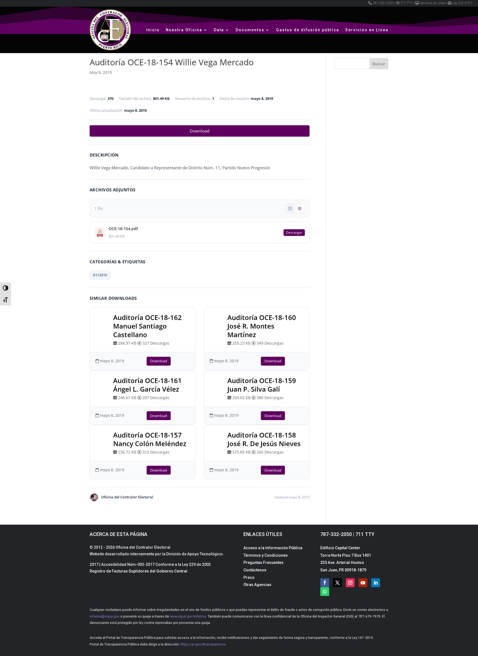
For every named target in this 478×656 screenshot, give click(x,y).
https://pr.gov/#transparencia (203, 644)
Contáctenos (254, 570)
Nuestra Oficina (184, 30)
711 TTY (406, 3)
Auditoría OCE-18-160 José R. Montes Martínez (261, 326)
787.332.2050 (383, 3)
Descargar (294, 232)
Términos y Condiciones (265, 555)
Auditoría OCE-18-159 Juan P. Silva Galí (261, 385)
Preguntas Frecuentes (263, 562)
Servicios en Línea (432, 3)
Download (199, 131)
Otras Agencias (257, 584)
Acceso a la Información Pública (272, 548)
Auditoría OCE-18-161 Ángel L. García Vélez (147, 385)
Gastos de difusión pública (307, 30)
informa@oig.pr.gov (104, 616)
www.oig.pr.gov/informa (187, 616)
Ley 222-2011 (462, 3)
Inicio (153, 30)
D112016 (100, 275)
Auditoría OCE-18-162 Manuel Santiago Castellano (147, 326)
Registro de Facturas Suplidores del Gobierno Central (138, 571)
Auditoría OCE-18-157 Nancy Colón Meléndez (149, 439)
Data (219, 30)
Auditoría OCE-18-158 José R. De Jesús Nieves (264, 439)
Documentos (250, 30)
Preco (248, 577)
